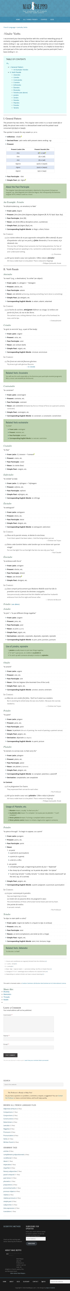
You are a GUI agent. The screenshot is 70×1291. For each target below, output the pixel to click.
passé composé (8, 1175)
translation (7, 1211)
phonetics (6, 1181)
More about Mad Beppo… (18, 1273)
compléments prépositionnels (13, 1155)
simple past (7, 1201)
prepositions (7, 1185)
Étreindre (16, 90)
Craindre (16, 82)
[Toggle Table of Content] (7, 64)
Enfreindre (17, 85)
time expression (8, 1208)
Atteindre (16, 75)
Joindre (16, 95)
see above (15, 604)
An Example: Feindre (20, 70)
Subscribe (31, 1243)
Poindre (16, 105)
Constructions (8, 1119)
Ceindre (16, 77)
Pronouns (6, 1132)
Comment (7, 1015)
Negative (6, 1129)
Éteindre (16, 87)
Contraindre (17, 80)
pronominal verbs (9, 1188)
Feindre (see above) (20, 93)
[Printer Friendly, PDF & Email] (13, 1077)
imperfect (6, 1168)
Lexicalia (20, 27)
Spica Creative (50, 1288)
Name (6, 1036)
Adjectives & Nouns (10, 1109)
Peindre (16, 100)
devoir (5, 1161)
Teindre (16, 108)
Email (6, 1044)
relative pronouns (9, 1198)
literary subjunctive (10, 1171)
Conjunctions (8, 1115)
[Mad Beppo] (35, 8)
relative (6, 1195)
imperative (7, 1165)
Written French (8, 1142)
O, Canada (31, 367)
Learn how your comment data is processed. (37, 1060)
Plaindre (16, 103)
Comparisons (8, 1112)
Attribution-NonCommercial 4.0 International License (44, 983)
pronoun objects (9, 1191)
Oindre (15, 98)
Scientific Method (12, 1226)
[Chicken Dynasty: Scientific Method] (13, 1237)
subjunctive (7, 1205)
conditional (7, 1158)
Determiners (7, 1122)
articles (5, 1151)
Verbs (25, 27)
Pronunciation (8, 1136)
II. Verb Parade (15, 72)
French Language (9, 27)
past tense (7, 1178)
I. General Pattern (16, 67)
